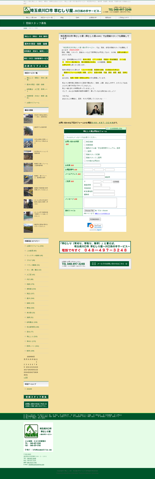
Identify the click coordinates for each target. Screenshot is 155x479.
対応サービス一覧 (45, 415)
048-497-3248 (31, 458)
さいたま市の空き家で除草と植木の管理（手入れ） (41, 202)
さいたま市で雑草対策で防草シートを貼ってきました (41, 214)
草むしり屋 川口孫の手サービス (75, 471)
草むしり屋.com (30, 415)
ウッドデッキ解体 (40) (35, 255)
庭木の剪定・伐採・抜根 (35, 84)
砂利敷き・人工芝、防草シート (37, 90)
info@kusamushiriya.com (36, 464)
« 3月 (26, 377)
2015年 (29, 389)
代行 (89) (30, 279)
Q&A (74, 415)
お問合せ (119, 415)
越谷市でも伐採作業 (40, 127)
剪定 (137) (30, 293)
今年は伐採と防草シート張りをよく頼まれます (41, 141)
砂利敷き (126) (32, 322)
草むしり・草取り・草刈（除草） (37, 79)
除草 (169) (30, 351)
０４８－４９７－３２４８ (102, 123)
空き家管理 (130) (33, 327)
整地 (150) (30, 308)
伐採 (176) (30, 284)
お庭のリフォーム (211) (35, 246)
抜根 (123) (30, 303)
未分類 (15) (31, 313)
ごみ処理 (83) (32, 251)
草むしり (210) (32, 336)
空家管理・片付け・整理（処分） (37, 97)
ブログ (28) (31, 260)
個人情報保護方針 (31, 416)
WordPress (67, 473)
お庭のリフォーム (33, 103)
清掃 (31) (30, 317)
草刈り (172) (31, 341)
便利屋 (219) (31, 289)
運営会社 (98, 415)
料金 (56, 415)
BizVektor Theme (78, 473)
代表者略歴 (108, 415)
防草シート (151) (33, 346)
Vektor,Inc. (88, 473)
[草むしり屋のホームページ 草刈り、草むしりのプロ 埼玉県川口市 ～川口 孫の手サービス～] (62, 11)
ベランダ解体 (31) (33, 265)
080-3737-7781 (32, 462)
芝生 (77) (30, 332)
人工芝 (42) (31, 274)
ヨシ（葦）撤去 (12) (34, 270)
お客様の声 (65, 415)
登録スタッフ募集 (85, 415)
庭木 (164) (30, 298)
